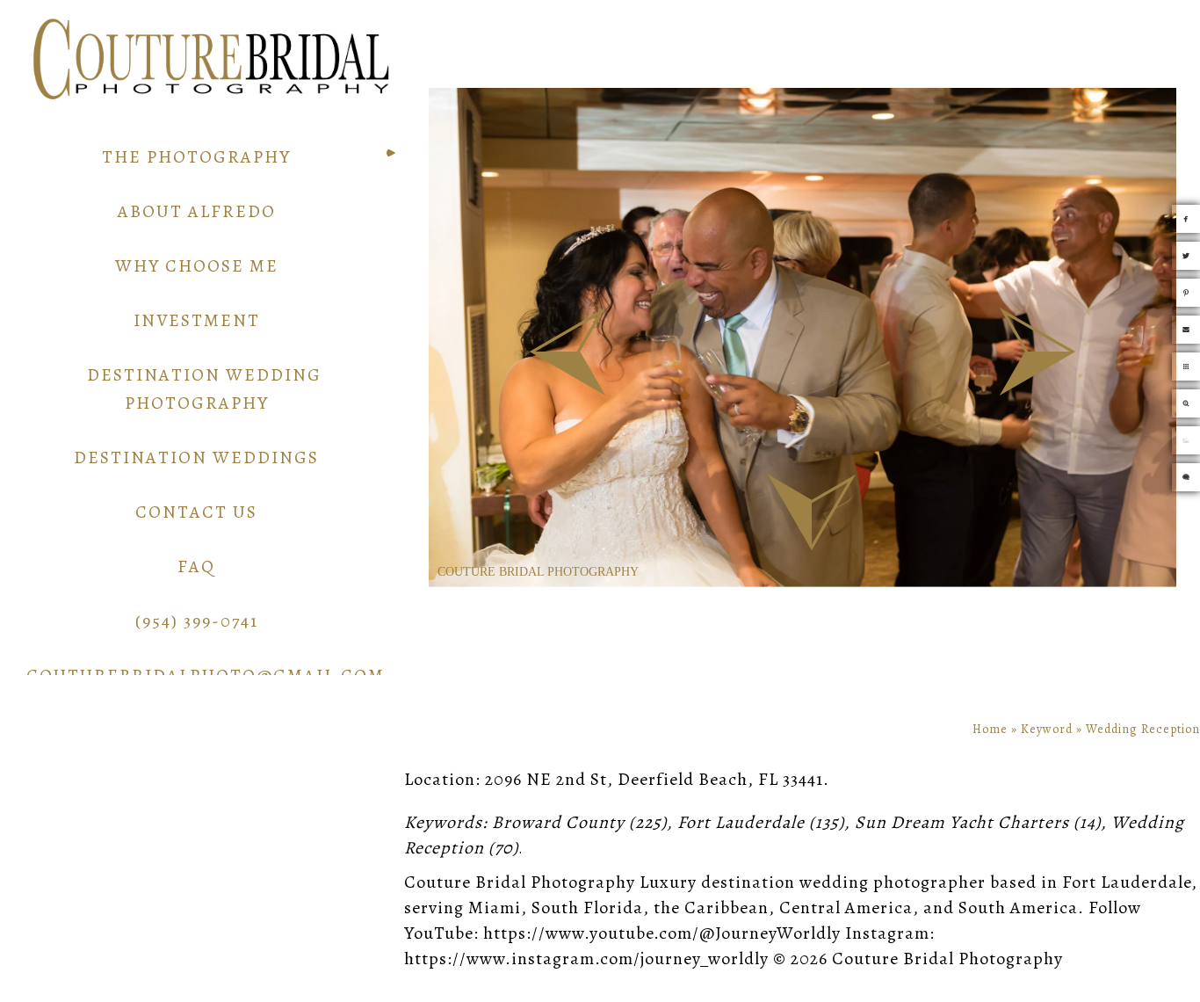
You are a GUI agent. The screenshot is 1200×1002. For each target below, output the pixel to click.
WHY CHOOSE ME (196, 266)
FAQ (196, 566)
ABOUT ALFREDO (197, 211)
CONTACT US (196, 512)
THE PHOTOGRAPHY (196, 157)
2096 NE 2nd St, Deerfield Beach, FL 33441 (654, 779)
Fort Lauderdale (741, 822)
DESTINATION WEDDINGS (196, 457)
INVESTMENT (197, 320)
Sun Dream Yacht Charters (962, 822)
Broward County (558, 822)
